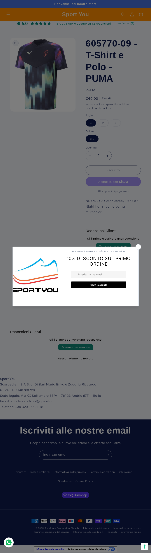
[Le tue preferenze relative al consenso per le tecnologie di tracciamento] (144, 546)
